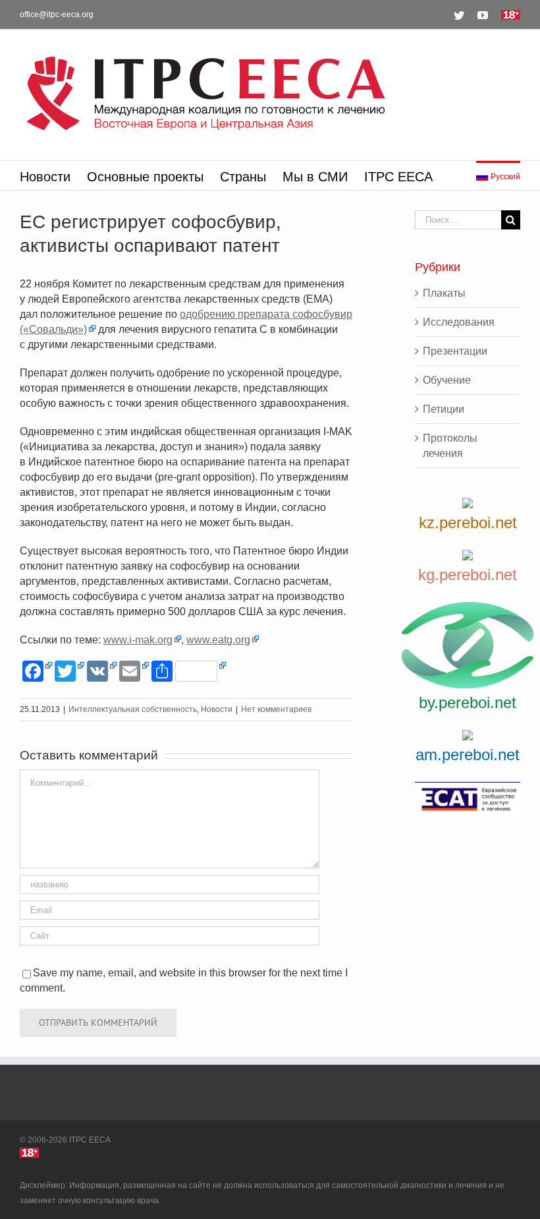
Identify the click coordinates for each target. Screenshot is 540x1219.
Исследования (459, 322)
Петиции (443, 409)
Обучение (447, 380)
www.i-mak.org (138, 639)
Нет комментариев (276, 709)
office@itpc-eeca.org (57, 14)
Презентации (455, 351)
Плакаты (444, 293)
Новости (216, 709)
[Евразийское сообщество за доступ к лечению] (467, 799)
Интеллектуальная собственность (132, 709)
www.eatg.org (218, 639)
